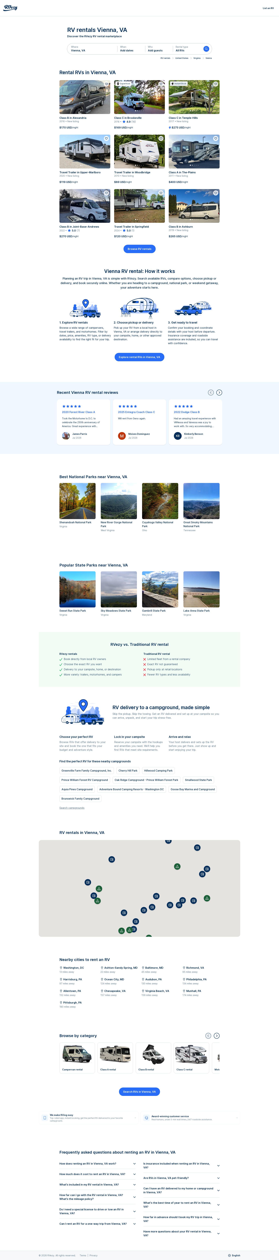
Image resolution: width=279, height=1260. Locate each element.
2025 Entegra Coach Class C (136, 412)
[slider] (126, 122)
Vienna (209, 58)
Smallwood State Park (198, 780)
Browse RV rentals (139, 249)
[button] (92, 48)
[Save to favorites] (106, 84)
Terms (83, 1255)
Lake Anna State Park (196, 610)
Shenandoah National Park (75, 522)
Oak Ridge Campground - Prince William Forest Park (146, 780)
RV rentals (165, 58)
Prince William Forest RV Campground (85, 780)
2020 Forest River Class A (78, 412)
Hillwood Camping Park (158, 770)
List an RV (268, 8)
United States (181, 58)
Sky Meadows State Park (116, 610)
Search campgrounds (71, 807)
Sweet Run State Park (72, 610)
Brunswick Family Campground (80, 798)
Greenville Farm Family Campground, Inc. (87, 770)
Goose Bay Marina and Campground (193, 789)
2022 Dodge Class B (187, 412)
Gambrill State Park (154, 610)
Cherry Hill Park (128, 770)
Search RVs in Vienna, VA (139, 1091)
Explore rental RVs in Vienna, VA (139, 357)
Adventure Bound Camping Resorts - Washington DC (131, 789)
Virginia (197, 58)
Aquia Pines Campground (77, 789)
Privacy (94, 1255)
